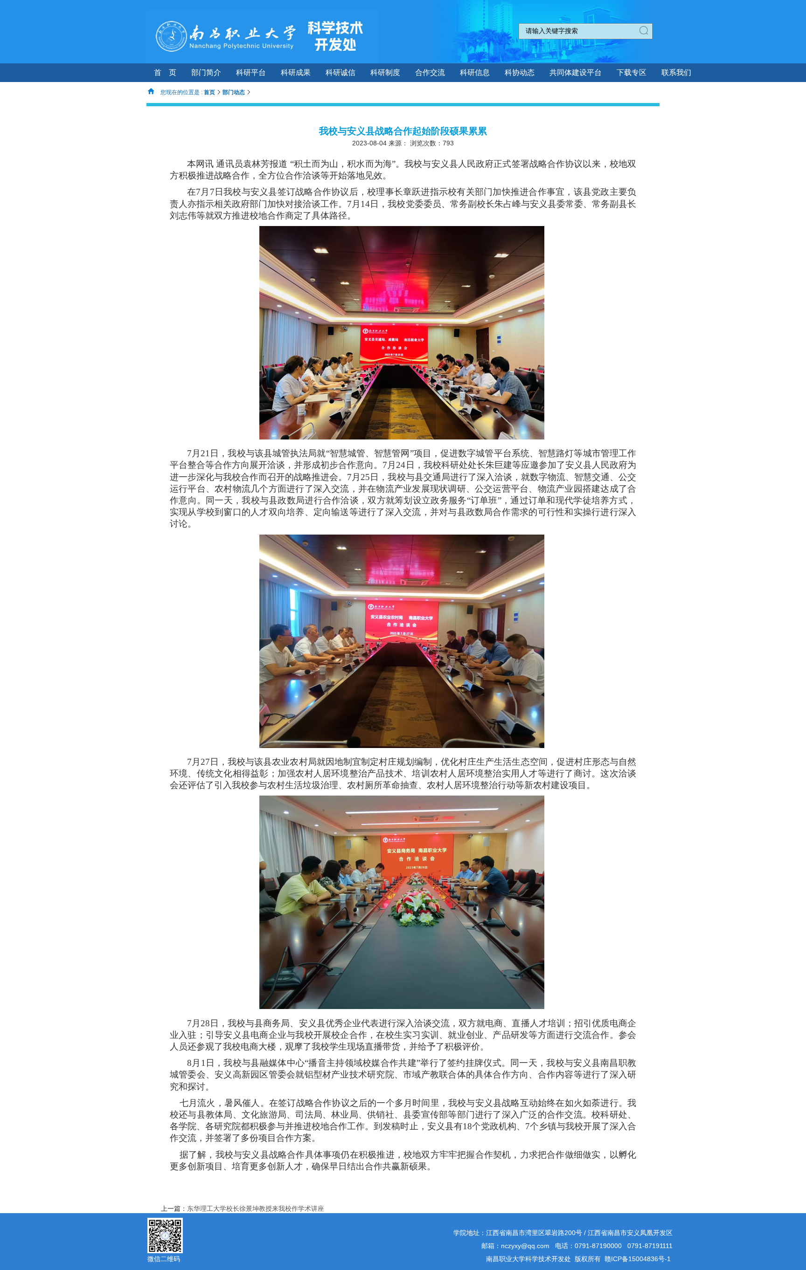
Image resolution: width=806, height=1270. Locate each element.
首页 (209, 92)
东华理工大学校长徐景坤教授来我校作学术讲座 (255, 1208)
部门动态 (233, 92)
